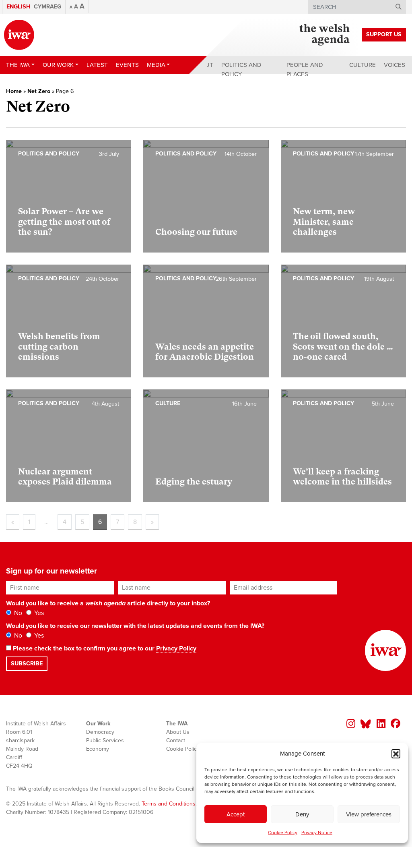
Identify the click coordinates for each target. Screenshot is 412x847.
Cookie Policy (282, 832)
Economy (97, 749)
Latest (97, 64)
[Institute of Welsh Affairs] (19, 35)
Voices (394, 64)
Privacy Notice (316, 832)
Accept (236, 814)
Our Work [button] (58, 64)
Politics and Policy (241, 69)
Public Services (105, 740)
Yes (38, 613)
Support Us (384, 34)
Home (14, 91)
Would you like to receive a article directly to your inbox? (108, 603)
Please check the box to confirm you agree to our (103, 648)
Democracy (100, 732)
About (203, 64)
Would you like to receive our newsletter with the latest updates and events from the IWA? (135, 626)
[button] (396, 754)
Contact (175, 740)
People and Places (304, 69)
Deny (302, 814)
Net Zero (38, 91)
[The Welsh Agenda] (324, 35)
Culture (362, 64)
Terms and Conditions (169, 803)
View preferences (368, 814)
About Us (178, 732)
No (17, 613)
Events (127, 64)
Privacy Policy (176, 648)
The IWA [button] (18, 64)
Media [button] (156, 64)
